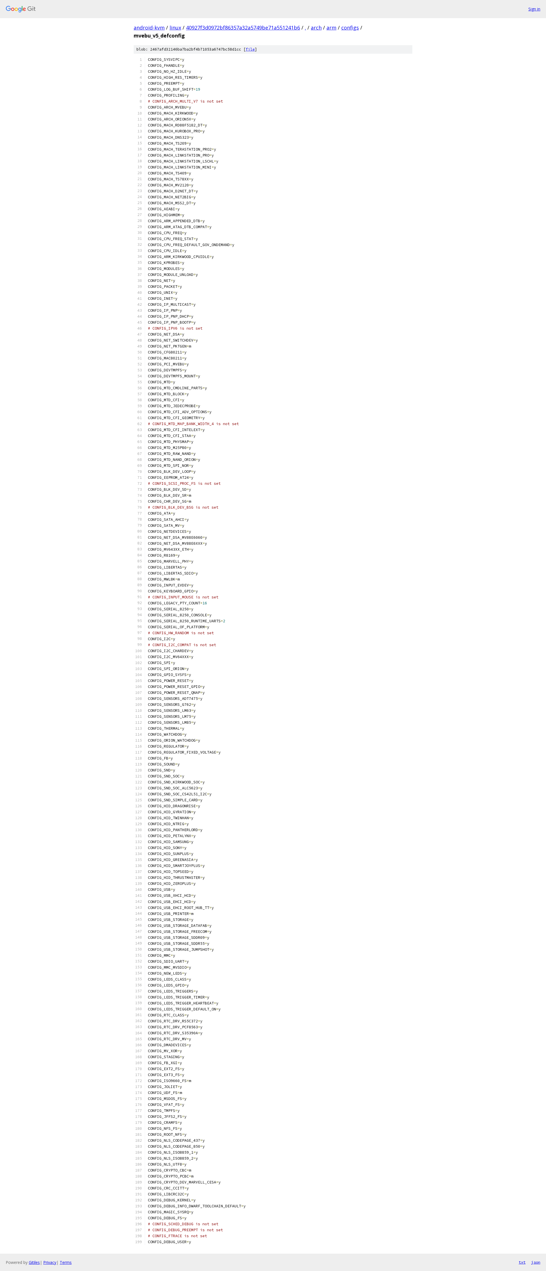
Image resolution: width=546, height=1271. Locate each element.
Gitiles (34, 1262)
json (535, 1262)
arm (331, 27)
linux (175, 27)
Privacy (49, 1262)
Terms (66, 1262)
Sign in (534, 9)
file (250, 49)
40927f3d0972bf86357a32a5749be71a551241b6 (243, 27)
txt (522, 1262)
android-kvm (149, 27)
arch (316, 27)
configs (350, 27)
